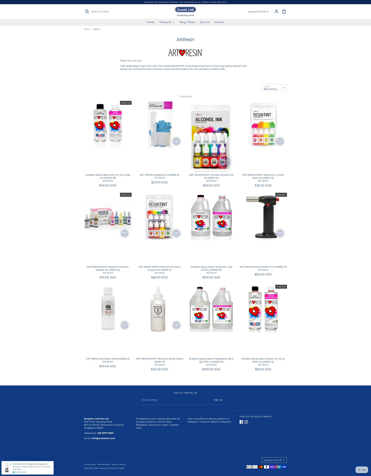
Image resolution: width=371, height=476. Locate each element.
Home (150, 22)
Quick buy (108, 143)
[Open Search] (87, 11)
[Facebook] (241, 422)
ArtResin (96, 29)
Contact (219, 22)
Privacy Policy (90, 464)
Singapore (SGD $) (257, 11)
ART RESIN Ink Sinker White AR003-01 (107, 358)
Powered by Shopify (115, 468)
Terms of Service (119, 464)
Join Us (204, 22)
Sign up (218, 399)
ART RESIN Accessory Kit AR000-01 (159, 174)
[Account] (276, 11)
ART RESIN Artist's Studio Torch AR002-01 (263, 266)
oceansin (103, 468)
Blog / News (187, 22)
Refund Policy (104, 464)
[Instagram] (246, 422)
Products (165, 22)
